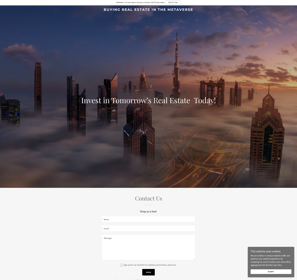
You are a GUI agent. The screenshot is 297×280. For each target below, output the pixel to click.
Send (148, 272)
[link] (148, 10)
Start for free (173, 2)
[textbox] (148, 219)
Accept (271, 272)
